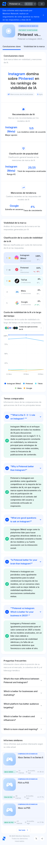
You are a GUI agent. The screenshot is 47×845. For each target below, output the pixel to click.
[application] (23, 357)
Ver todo (22, 830)
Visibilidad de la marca (34, 46)
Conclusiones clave (12, 46)
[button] (12, 383)
